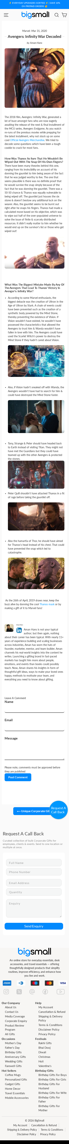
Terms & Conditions (50, 1025)
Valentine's (45, 1066)
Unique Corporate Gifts (36, 811)
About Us (10, 1007)
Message (11, 738)
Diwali (42, 1052)
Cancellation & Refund (51, 1011)
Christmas (44, 1056)
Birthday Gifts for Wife (52, 1092)
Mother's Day (13, 1043)
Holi (41, 1061)
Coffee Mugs (13, 1074)
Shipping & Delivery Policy (22, 1129)
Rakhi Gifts (45, 1043)
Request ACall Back (58, 810)
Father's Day (12, 1047)
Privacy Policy (47, 1034)
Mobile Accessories (17, 1097)
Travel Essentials (15, 1093)
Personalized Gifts (16, 1079)
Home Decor (12, 1088)
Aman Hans (36, 42)
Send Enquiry (33, 926)
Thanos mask (47, 604)
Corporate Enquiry (16, 1021)
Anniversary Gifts (15, 1056)
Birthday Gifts (13, 1052)
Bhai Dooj (44, 1047)
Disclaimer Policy (48, 1029)
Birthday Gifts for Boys (52, 1074)
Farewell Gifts (13, 1066)
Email (9, 720)
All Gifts (10, 1034)
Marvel (26, 30)
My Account (45, 1007)
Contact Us (11, 1011)
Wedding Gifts (13, 1061)
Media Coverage (15, 1016)
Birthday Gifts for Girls (52, 1079)
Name (9, 701)
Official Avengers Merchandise (27, 140)
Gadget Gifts (12, 1084)
